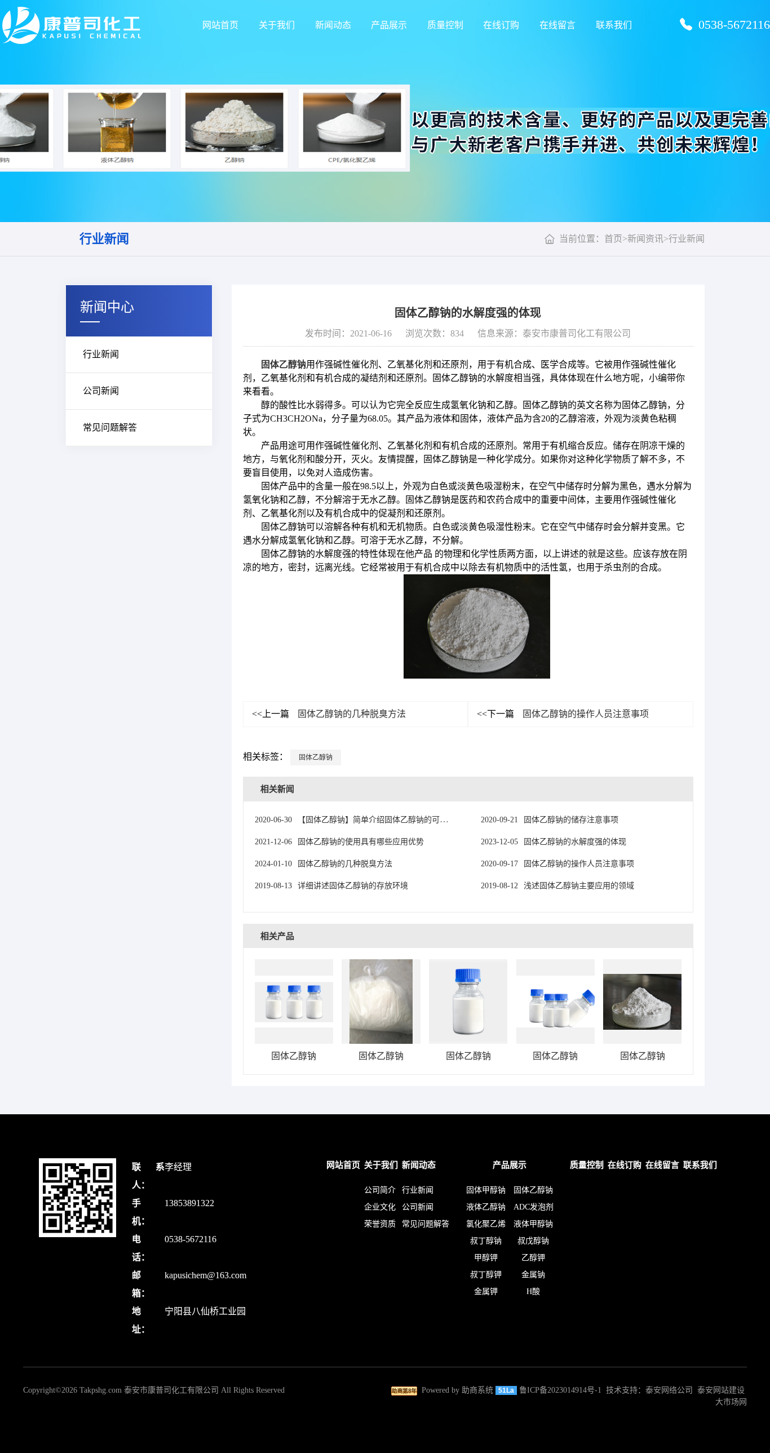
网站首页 (220, 25)
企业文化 (380, 1207)
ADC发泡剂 (534, 1207)
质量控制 (445, 25)
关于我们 (277, 25)
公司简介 (380, 1190)
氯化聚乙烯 (486, 1224)
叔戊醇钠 (533, 1241)
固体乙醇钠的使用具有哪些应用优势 (339, 842)
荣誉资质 (380, 1224)
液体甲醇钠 (533, 1224)
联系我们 (614, 25)
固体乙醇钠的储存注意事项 (549, 820)
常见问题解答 (110, 427)
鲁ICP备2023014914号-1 (560, 1390)
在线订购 (501, 25)
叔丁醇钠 (486, 1241)
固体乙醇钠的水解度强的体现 (553, 842)
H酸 (533, 1291)
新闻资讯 (645, 238)
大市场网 (731, 1402)
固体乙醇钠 (283, 364)
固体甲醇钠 (486, 1190)
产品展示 (389, 25)
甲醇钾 (486, 1257)
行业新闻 (104, 239)
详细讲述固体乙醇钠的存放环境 (331, 885)
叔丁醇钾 (486, 1274)
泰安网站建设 (721, 1390)
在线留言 (557, 25)
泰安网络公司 (669, 1390)
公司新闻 (101, 391)
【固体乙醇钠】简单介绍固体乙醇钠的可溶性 (355, 820)
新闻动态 (333, 25)
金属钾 (486, 1291)
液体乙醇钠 (486, 1207)
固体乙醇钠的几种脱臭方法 (329, 714)
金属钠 (533, 1274)
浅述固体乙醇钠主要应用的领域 (557, 885)
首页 (613, 238)
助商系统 (477, 1390)
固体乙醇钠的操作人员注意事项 (563, 714)
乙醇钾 (533, 1257)
